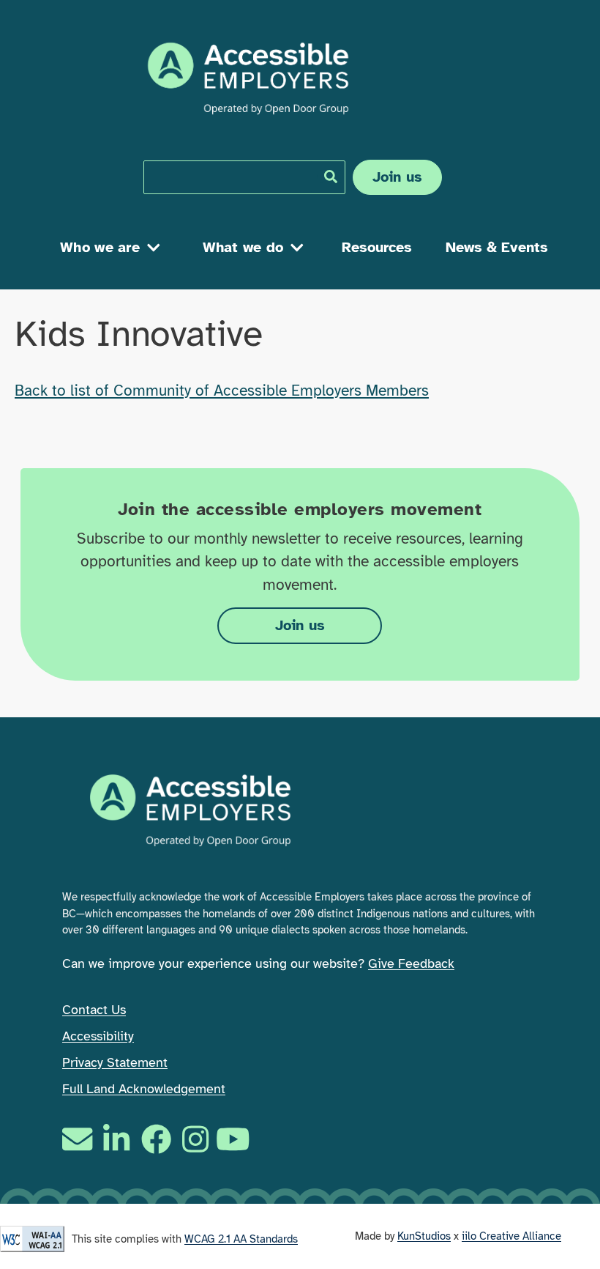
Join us (397, 177)
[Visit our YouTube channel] (235, 1139)
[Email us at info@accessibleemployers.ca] (79, 1139)
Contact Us (94, 1010)
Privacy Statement (115, 1062)
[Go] (331, 176)
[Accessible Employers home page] (248, 78)
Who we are (100, 247)
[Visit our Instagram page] (195, 1139)
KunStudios (424, 1236)
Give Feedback (411, 963)
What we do (243, 247)
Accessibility (98, 1036)
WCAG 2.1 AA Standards (241, 1239)
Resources (377, 247)
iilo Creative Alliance (511, 1236)
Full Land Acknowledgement (143, 1089)
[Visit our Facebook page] (156, 1139)
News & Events (497, 247)
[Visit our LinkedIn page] (116, 1139)
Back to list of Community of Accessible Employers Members (222, 390)
